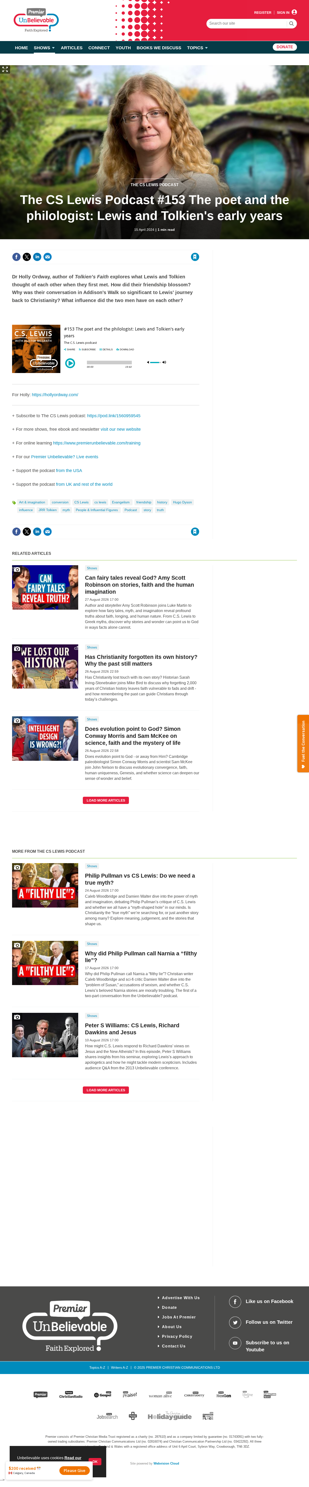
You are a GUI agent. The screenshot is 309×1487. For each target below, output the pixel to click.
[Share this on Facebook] (16, 257)
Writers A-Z (119, 1367)
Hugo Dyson (182, 502)
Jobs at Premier (179, 1317)
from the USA (69, 470)
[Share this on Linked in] (37, 257)
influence (26, 510)
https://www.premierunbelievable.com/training (96, 443)
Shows (92, 568)
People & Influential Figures (97, 510)
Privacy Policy (177, 1336)
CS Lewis (81, 502)
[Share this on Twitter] (26, 257)
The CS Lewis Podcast (155, 185)
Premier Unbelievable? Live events (64, 456)
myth (66, 510)
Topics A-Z (97, 1367)
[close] (199, 247)
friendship (143, 502)
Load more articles (106, 800)
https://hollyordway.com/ (55, 394)
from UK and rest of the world (84, 484)
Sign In (283, 12)
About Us (172, 1327)
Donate (169, 1307)
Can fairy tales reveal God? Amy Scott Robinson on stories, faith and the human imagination (139, 585)
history (162, 502)
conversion (60, 502)
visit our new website (121, 429)
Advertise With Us (181, 1298)
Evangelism (121, 502)
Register (262, 12)
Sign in (136, 247)
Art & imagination (32, 502)
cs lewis (100, 502)
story (147, 510)
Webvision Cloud (166, 1463)
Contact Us (174, 1346)
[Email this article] (47, 257)
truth (160, 510)
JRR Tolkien (48, 510)
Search (291, 24)
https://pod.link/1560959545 (113, 415)
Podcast (131, 510)
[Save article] (195, 257)
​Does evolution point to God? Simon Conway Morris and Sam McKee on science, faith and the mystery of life (133, 736)
